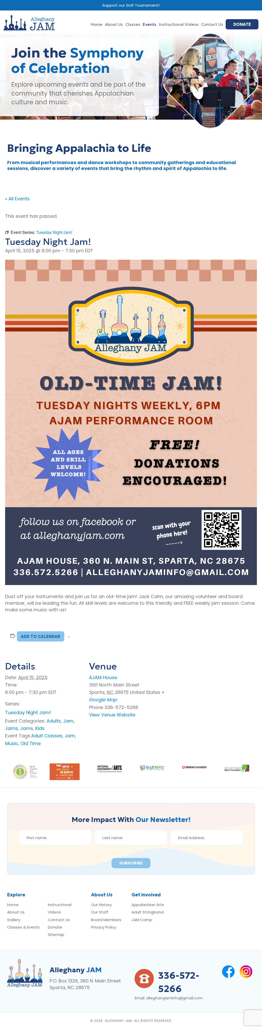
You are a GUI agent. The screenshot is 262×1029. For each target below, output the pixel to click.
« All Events (17, 199)
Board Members (106, 919)
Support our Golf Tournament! (131, 5)
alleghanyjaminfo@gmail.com (174, 998)
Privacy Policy (103, 927)
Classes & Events (23, 927)
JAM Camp (142, 919)
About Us (16, 912)
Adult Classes (46, 736)
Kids (40, 728)
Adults (54, 721)
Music (11, 743)
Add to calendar (40, 636)
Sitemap (56, 934)
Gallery (13, 919)
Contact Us (59, 919)
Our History (101, 904)
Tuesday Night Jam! (28, 712)
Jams (11, 728)
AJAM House (103, 677)
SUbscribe (131, 863)
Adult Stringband (147, 912)
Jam (68, 721)
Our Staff (99, 912)
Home (13, 904)
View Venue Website (112, 715)
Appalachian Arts (148, 904)
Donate (55, 927)
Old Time (30, 743)
